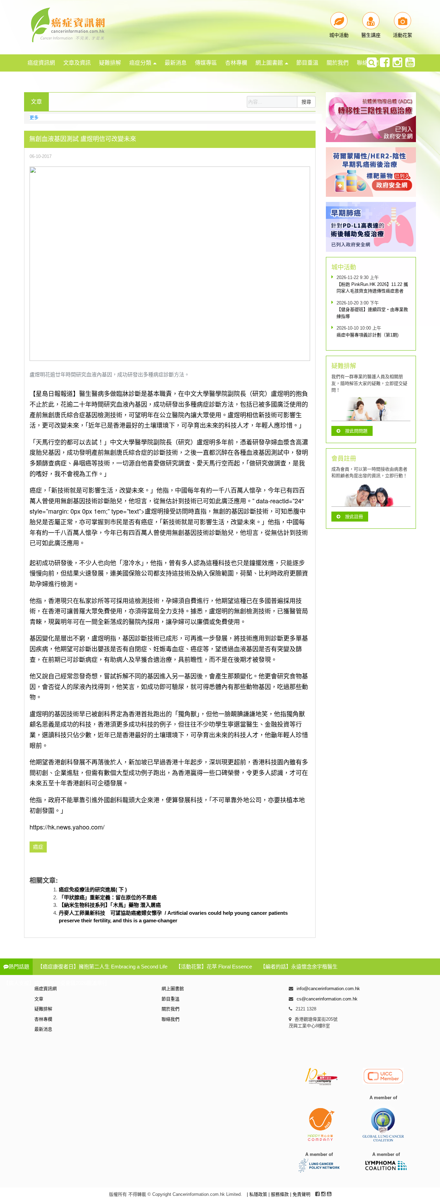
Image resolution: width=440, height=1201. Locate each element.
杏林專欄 (236, 63)
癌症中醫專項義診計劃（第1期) (367, 334)
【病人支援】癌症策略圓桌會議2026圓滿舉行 (55, 983)
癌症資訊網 (41, 63)
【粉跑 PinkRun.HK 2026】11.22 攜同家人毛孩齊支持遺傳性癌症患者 (372, 288)
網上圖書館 (269, 63)
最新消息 (176, 63)
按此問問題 (356, 430)
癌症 (38, 847)
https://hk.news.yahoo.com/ (67, 826)
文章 (38, 998)
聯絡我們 (170, 1019)
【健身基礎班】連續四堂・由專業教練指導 (372, 313)
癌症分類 (140, 63)
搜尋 (306, 102)
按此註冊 (354, 516)
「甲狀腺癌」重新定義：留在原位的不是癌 (108, 897)
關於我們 (338, 63)
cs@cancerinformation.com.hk (327, 998)
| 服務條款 (279, 1194)
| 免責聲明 (300, 1194)
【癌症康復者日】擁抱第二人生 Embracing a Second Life (102, 966)
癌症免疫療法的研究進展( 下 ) (93, 889)
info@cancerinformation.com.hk (328, 988)
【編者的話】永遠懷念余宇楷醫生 (299, 966)
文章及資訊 (77, 63)
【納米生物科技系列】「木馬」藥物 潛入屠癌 (110, 905)
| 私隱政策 (257, 1194)
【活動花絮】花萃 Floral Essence (214, 966)
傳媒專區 (206, 63)
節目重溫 (307, 63)
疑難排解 (110, 63)
